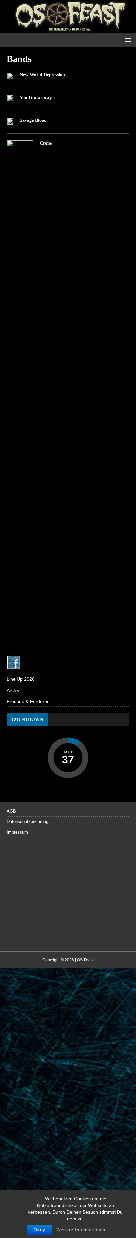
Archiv (13, 690)
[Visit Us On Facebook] (13, 665)
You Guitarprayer (37, 97)
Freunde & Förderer (28, 701)
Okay (39, 1229)
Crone (46, 143)
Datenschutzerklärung (27, 821)
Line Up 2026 (21, 679)
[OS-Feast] (68, 29)
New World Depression (42, 74)
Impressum (17, 832)
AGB (11, 811)
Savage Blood (33, 120)
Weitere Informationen (80, 1229)
